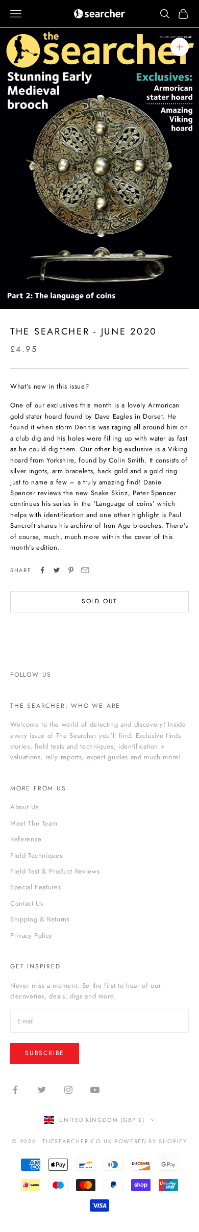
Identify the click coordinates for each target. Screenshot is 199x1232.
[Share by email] (85, 570)
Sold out (99, 601)
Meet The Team (33, 823)
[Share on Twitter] (57, 570)
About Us (24, 807)
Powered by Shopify (150, 1141)
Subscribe (44, 1053)
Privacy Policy (31, 935)
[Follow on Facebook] (15, 1090)
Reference (26, 839)
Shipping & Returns (40, 919)
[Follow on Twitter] (42, 1090)
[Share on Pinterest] (71, 570)
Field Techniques (36, 855)
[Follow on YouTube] (95, 1090)
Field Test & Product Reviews (55, 871)
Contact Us (26, 903)
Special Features (35, 887)
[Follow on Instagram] (68, 1090)
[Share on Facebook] (42, 570)
